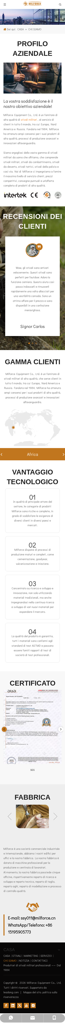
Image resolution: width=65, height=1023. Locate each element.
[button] (1, 454)
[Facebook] (6, 1005)
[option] (32, 816)
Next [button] (55, 816)
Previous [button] (9, 816)
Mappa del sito (32, 992)
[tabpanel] (32, 286)
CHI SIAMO (10, 960)
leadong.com (11, 992)
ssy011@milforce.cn (38, 917)
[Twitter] (19, 1005)
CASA (6, 955)
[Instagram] (33, 1005)
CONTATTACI (39, 960)
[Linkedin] (12, 1005)
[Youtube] (26, 1005)
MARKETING (31, 955)
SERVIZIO (46, 955)
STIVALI (16, 955)
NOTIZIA (24, 960)
